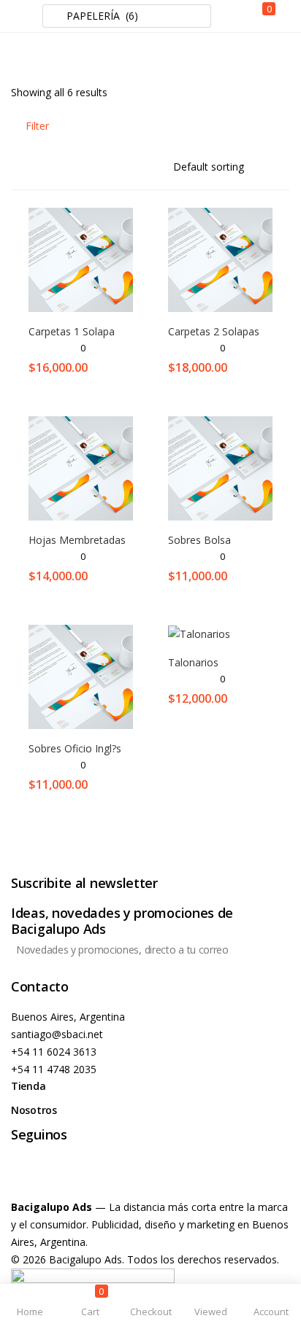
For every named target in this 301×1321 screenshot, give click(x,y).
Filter (37, 126)
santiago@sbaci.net (57, 1034)
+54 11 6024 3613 (53, 1052)
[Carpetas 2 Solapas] (220, 258)
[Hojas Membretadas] (80, 467)
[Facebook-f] (29, 1174)
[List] (283, 126)
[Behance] (108, 1174)
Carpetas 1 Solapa (71, 331)
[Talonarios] (199, 633)
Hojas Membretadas (77, 540)
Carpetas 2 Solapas (213, 331)
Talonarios (193, 662)
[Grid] (259, 126)
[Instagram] (68, 1174)
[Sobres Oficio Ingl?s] (80, 675)
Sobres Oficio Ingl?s (74, 748)
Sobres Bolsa (199, 540)
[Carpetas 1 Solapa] (80, 258)
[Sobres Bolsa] (220, 467)
